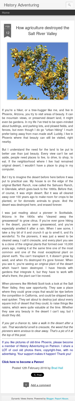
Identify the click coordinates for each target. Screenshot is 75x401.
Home (6, 12)
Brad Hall (57, 368)
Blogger (50, 398)
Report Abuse (61, 398)
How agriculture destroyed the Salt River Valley (42, 30)
